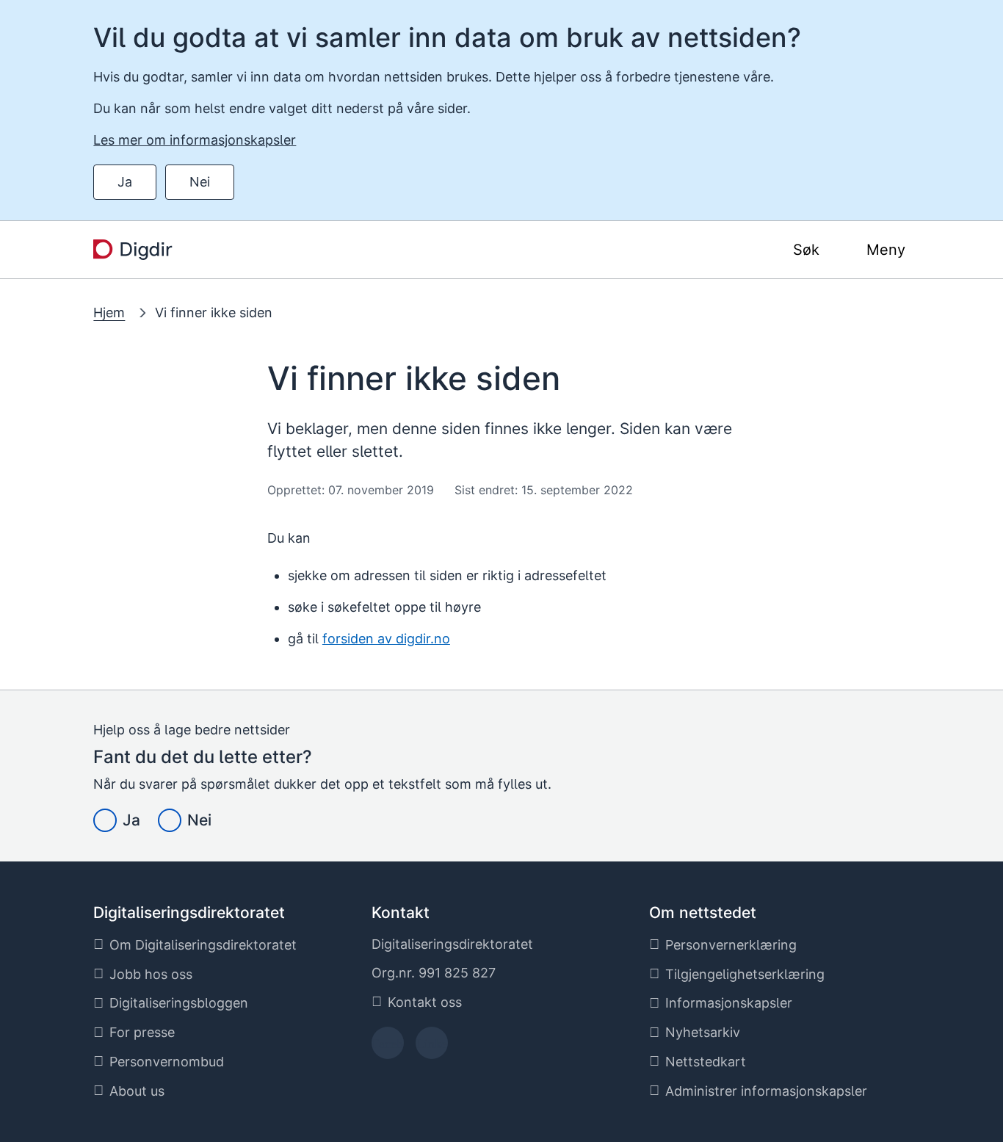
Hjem (109, 312)
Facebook (387, 1047)
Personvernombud (166, 1061)
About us (136, 1091)
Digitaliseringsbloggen (178, 1003)
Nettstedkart (705, 1061)
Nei (199, 181)
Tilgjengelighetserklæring (745, 974)
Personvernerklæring (731, 945)
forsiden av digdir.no (386, 638)
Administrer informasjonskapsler (766, 1091)
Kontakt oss (425, 1002)
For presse (142, 1032)
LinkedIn (431, 1047)
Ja (124, 181)
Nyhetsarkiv (702, 1032)
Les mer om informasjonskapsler (194, 140)
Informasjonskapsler (728, 1003)
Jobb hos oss (150, 974)
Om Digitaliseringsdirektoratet (203, 945)
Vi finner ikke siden (213, 312)
